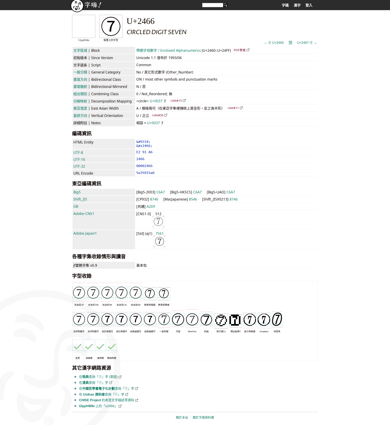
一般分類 (80, 72)
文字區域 (80, 50)
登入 (309, 5)
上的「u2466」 (98, 406)
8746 (154, 199)
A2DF (151, 206)
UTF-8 (78, 152)
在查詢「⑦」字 (93, 382)
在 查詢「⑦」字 (101, 394)
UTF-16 (79, 159)
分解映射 (80, 101)
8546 (193, 199)
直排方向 (80, 115)
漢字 (297, 5)
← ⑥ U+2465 (274, 42)
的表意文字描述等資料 (106, 400)
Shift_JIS (80, 199)
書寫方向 (80, 79)
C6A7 (160, 192)
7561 (160, 233)
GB (75, 206)
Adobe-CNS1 (83, 213)
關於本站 (182, 417)
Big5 (77, 192)
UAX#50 (157, 115)
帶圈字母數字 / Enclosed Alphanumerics (168, 50)
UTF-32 (79, 166)
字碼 (285, 5)
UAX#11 (233, 108)
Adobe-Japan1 (85, 233)
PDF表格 (240, 50)
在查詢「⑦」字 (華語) (98, 377)
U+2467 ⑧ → (307, 42)
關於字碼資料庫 (203, 417)
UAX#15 (176, 100)
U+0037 (158, 100)
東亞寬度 (80, 108)
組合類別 (80, 93)
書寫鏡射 (80, 86)
